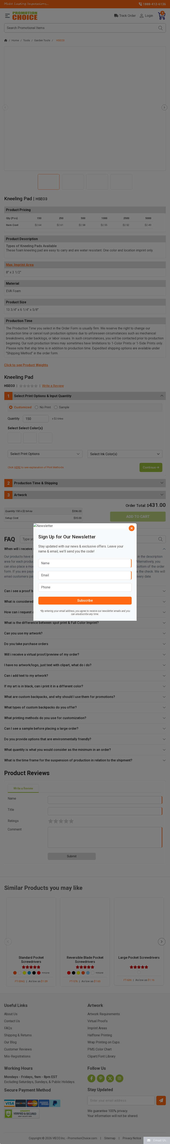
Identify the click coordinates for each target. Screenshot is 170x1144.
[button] (156, 1140)
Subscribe (85, 600)
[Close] (132, 528)
